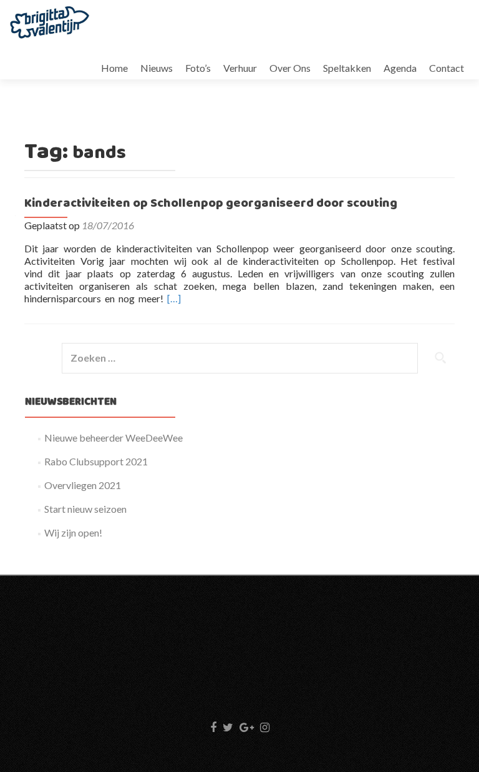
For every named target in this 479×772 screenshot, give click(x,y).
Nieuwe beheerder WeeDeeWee (113, 437)
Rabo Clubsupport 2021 (96, 461)
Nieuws (156, 68)
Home (114, 68)
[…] (174, 298)
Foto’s (198, 68)
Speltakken (347, 68)
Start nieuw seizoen (85, 509)
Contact (446, 68)
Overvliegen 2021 (82, 485)
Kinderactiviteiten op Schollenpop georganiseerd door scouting (210, 204)
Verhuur (240, 68)
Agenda (400, 68)
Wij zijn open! (73, 532)
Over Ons (290, 68)
